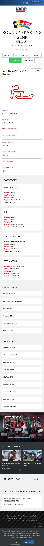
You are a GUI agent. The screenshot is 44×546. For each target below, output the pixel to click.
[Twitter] (26, 49)
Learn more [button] (28, 537)
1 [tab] (10, 437)
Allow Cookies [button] (27, 542)
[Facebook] (22, 49)
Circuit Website (9, 123)
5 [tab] (33, 437)
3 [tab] (22, 437)
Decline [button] (15, 542)
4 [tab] (27, 437)
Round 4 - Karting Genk (22, 35)
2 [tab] (16, 437)
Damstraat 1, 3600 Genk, (9, 114)
